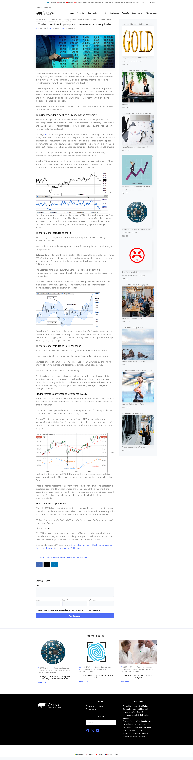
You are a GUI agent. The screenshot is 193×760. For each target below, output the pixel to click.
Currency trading (66, 557)
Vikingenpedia (151, 13)
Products (80, 13)
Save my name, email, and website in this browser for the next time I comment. (69, 610)
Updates (53, 672)
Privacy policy (91, 709)
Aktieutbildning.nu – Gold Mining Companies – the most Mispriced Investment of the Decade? (135, 709)
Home (71, 13)
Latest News (137, 13)
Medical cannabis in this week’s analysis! (138, 676)
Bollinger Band (82, 557)
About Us (125, 13)
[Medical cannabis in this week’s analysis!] (138, 652)
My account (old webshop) (130, 2)
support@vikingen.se (43, 7)
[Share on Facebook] (39, 564)
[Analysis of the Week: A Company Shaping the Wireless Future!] (53, 652)
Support (103, 13)
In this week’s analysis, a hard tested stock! (96, 676)
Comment (40, 585)
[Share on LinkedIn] (54, 564)
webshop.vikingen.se (95, 2)
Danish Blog (140, 669)
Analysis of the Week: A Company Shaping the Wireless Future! (55, 677)
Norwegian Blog (100, 669)
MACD (42, 557)
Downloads (92, 13)
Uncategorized (70, 28)
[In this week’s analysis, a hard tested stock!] (96, 652)
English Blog (45, 670)
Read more (42, 682)
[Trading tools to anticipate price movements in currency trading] (75, 51)
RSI (74, 557)
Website (92, 600)
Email (65, 600)
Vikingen (45, 672)
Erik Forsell (56, 28)
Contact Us (114, 13)
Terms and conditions (94, 706)
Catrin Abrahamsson (61, 668)
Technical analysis (52, 557)
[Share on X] (47, 564)
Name (39, 600)
